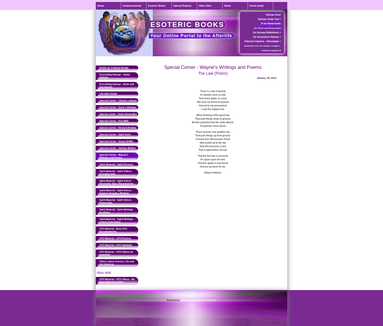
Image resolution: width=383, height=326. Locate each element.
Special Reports (182, 5)
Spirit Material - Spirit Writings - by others (116, 211)
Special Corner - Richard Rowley (117, 127)
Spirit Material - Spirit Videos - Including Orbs (116, 172)
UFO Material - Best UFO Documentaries (113, 230)
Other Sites (205, 5)
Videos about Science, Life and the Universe (116, 263)
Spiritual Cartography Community (198, 300)
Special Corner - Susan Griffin (116, 141)
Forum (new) (256, 5)
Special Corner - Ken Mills (114, 121)
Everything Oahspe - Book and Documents (116, 85)
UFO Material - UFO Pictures (115, 238)
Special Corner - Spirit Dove (115, 134)
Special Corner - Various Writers (117, 148)
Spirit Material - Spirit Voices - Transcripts (116, 201)
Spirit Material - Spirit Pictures (116, 164)
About (227, 5)
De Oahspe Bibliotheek (267, 32)
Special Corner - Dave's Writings (117, 107)
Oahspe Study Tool (269, 19)
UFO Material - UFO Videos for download (116, 253)
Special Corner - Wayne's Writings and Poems (113, 156)
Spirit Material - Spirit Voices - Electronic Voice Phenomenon (116, 182)
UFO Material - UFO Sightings (115, 245)
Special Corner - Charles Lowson (118, 100)
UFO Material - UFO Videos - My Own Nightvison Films (117, 280)
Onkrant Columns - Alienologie (262, 41)
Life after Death (108, 93)
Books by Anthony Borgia (113, 67)
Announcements (132, 5)
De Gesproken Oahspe (267, 37)
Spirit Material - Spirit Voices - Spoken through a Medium (116, 192)
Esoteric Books (157, 5)
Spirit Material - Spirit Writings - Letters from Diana (116, 220)
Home (100, 5)
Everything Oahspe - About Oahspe (114, 76)
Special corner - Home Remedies (118, 114)
